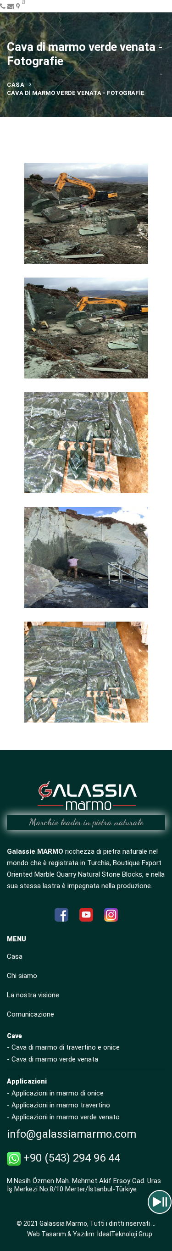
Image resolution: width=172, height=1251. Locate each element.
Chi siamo (22, 976)
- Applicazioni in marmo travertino (58, 1105)
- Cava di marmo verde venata (52, 1059)
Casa (15, 84)
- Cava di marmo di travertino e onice (63, 1047)
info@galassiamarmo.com (71, 1134)
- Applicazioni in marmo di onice (55, 1093)
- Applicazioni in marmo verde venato (63, 1117)
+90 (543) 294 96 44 (70, 1157)
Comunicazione (30, 1014)
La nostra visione (33, 995)
